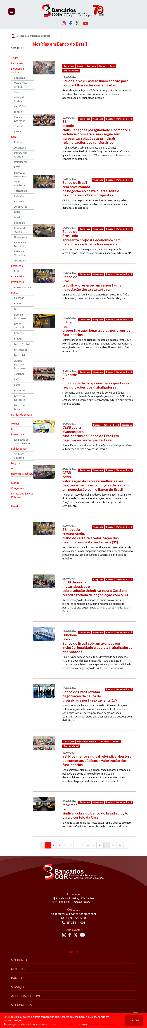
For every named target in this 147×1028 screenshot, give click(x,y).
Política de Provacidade (101, 1024)
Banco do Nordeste (19, 398)
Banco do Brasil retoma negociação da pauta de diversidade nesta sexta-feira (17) (89, 696)
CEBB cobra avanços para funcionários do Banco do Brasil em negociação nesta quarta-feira (90, 433)
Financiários (18, 276)
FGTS (17, 167)
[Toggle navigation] (11, 11)
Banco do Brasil (19, 407)
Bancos (15, 292)
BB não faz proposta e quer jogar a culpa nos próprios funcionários (96, 328)
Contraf (18, 126)
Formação (19, 201)
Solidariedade (19, 448)
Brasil (17, 217)
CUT (13, 429)
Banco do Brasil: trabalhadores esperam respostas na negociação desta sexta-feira (92, 283)
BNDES (18, 303)
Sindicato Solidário (19, 456)
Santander (19, 373)
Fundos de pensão (21, 414)
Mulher (15, 423)
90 (120, 845)
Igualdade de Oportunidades (22, 441)
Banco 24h (20, 355)
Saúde (17, 92)
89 (113, 845)
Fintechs (19, 333)
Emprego (19, 298)
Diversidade (18, 434)
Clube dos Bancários (19, 119)
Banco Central (22, 344)
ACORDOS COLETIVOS (27, 996)
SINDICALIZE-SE (22, 1005)
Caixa (17, 385)
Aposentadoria (22, 287)
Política (18, 142)
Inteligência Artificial (20, 155)
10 (100, 845)
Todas (14, 58)
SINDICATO (19, 960)
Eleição (18, 131)
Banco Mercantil (19, 326)
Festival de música (20, 230)
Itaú (16, 379)
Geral (14, 136)
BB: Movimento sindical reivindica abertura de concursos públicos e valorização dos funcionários (97, 760)
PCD (13, 468)
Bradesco (19, 390)
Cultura (15, 482)
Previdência (17, 281)
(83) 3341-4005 (75, 922)
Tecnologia (20, 190)
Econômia (19, 222)
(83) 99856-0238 (75, 918)
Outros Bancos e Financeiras (20, 364)
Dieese (18, 111)
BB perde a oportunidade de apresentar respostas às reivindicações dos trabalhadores (95, 381)
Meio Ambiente (19, 183)
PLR (16, 271)
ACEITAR (134, 1020)
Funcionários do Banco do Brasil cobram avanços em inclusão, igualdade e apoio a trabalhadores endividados (97, 643)
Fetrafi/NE (20, 106)
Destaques (17, 63)
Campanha (17, 266)
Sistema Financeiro (20, 316)
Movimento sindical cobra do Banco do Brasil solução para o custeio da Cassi (95, 811)
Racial (14, 506)
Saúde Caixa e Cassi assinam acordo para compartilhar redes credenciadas (95, 83)
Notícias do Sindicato (17, 70)
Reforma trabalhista (22, 473)
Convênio (19, 77)
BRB (16, 309)
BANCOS (17, 978)
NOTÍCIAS (18, 969)
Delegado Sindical (19, 99)
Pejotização (21, 162)
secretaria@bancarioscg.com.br (75, 913)
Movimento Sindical (20, 85)
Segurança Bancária (20, 244)
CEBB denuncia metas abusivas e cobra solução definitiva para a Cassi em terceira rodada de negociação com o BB (95, 588)
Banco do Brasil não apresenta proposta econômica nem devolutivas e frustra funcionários (91, 237)
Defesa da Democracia (20, 174)
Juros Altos (20, 206)
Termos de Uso (69, 1024)
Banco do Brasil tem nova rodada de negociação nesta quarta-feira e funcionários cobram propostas (90, 188)
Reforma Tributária (19, 253)
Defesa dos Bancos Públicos (22, 495)
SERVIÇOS (18, 987)
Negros (15, 463)
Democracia (20, 237)
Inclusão (19, 196)
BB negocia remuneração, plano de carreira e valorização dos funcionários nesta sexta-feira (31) (90, 535)
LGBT (17, 212)
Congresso (17, 488)
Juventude (20, 147)
